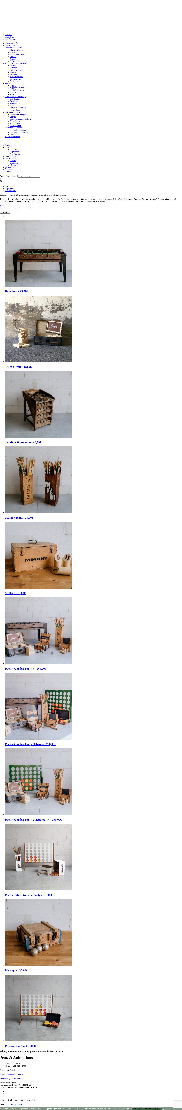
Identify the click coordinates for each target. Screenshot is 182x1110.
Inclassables (14, 61)
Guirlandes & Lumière (14, 128)
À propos (8, 170)
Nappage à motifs (17, 88)
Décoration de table (12, 112)
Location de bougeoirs (18, 114)
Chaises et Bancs (16, 50)
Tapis (12, 94)
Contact (8, 172)
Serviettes (13, 74)
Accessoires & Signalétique (15, 97)
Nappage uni (15, 86)
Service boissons (16, 77)
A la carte (8, 35)
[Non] (163, 1109)
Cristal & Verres (16, 70)
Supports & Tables (17, 54)
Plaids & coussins (17, 90)
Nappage (13, 72)
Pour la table (15, 123)
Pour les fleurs (15, 126)
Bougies (13, 117)
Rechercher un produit (8, 176)
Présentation (14, 81)
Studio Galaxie (16, 1104)
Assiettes (13, 65)
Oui (134, 1109)
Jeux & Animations (12, 137)
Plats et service (15, 79)
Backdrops (14, 101)
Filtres (2, 205)
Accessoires (14, 103)
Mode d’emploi (11, 156)
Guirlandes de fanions (18, 130)
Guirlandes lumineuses (19, 132)
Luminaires (14, 134)
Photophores (15, 121)
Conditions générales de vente (11, 1079)
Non (139, 1109)
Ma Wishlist (9, 167)
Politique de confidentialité (152, 1109)
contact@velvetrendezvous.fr (11, 1074)
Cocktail (13, 57)
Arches (12, 59)
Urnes (12, 106)
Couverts (13, 68)
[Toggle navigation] (1, 141)
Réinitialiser (5, 212)
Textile (7, 83)
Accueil (8, 145)
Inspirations (9, 37)
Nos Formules (10, 39)
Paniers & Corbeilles (18, 108)
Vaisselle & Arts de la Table (15, 63)
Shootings (14, 163)
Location (8, 147)
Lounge (13, 52)
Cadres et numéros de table (20, 119)
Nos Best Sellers (11, 45)
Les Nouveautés (11, 43)
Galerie (13, 161)
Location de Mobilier (13, 48)
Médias (13, 165)
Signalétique (15, 99)
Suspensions (15, 110)
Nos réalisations (11, 158)
